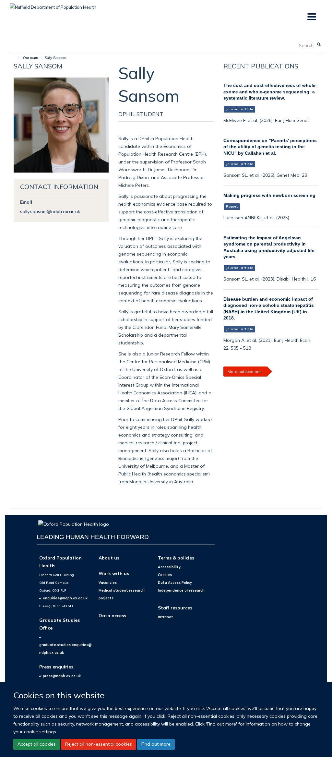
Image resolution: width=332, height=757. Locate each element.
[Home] (15, 57)
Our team (30, 58)
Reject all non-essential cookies (98, 744)
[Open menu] (311, 17)
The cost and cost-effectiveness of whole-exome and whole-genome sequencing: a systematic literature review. (270, 92)
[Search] (318, 44)
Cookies (165, 574)
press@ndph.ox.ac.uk (62, 676)
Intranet (165, 617)
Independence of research (181, 590)
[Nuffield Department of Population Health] (53, 4)
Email (26, 202)
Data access (112, 615)
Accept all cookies (37, 744)
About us (109, 557)
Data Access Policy (175, 582)
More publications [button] (245, 371)
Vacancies (108, 582)
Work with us (114, 573)
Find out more (156, 744)
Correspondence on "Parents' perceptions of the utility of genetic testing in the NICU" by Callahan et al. (270, 147)
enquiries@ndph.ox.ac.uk (65, 598)
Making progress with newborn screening (269, 195)
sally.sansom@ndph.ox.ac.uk (50, 211)
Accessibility (169, 567)
